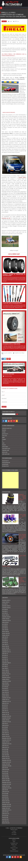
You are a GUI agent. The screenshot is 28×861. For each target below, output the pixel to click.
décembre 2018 (5, 677)
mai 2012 (4, 817)
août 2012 (4, 811)
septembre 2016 (5, 721)
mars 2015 (4, 754)
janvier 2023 (5, 633)
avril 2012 (4, 819)
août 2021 (4, 653)
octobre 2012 (5, 808)
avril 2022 (4, 642)
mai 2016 (4, 729)
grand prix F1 (5, 433)
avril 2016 (4, 730)
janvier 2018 (5, 696)
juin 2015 (4, 749)
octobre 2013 (5, 786)
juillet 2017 (4, 703)
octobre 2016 (5, 719)
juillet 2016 (4, 725)
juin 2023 (4, 624)
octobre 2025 (5, 602)
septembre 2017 (5, 701)
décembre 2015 (5, 738)
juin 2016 (4, 727)
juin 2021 (4, 655)
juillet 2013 (4, 791)
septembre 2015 (5, 743)
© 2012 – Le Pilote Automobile (14, 828)
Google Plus (11, 421)
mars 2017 (4, 710)
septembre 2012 (5, 810)
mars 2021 (4, 661)
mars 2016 (4, 732)
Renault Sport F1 (5, 460)
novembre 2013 (5, 784)
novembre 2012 (5, 806)
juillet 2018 (4, 685)
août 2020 (4, 664)
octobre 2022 (5, 635)
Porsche (4, 444)
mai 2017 (4, 707)
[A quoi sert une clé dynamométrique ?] (14, 293)
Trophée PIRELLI (22, 177)
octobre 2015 (5, 742)
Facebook (3, 421)
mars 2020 (4, 668)
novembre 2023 (5, 616)
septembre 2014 (5, 765)
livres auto (4, 435)
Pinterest (14, 421)
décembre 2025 (5, 600)
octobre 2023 (5, 618)
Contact (14, 831)
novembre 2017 (5, 697)
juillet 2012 (4, 813)
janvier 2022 (5, 648)
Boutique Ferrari (5, 466)
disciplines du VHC (6, 218)
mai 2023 (4, 626)
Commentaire (4, 402)
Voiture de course (14, 847)
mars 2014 (4, 776)
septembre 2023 (5, 620)
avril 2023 (4, 627)
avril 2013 (4, 797)
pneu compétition (8, 352)
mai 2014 (4, 773)
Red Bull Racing (5, 464)
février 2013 (4, 800)
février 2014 (4, 778)
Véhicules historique (14, 851)
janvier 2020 (5, 672)
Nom (3, 391)
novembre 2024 (5, 607)
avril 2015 (4, 753)
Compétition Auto (17, 352)
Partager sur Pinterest (10, 359)
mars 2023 (4, 629)
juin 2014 (4, 771)
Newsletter (14, 832)
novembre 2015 (5, 740)
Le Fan (14, 846)
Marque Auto (14, 844)
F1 (2, 441)
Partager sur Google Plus (7, 359)
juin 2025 (4, 604)
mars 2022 (4, 644)
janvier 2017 (5, 714)
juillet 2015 (4, 747)
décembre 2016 (5, 716)
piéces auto (4, 452)
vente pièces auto (6, 448)
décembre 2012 (5, 804)
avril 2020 (4, 666)
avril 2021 (4, 659)
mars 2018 (4, 692)
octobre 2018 (5, 679)
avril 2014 (4, 775)
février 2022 (4, 646)
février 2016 (4, 734)
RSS (17, 421)
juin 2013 (4, 793)
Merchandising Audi (6, 462)
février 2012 (4, 822)
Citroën (3, 432)
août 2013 (4, 789)
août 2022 (4, 637)
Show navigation (1, 8)
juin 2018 (4, 686)
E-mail (3, 395)
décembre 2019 (5, 673)
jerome (10, 21)
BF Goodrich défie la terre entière (11, 344)
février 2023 (4, 631)
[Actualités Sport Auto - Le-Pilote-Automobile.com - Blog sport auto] (11, 4)
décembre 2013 (5, 782)
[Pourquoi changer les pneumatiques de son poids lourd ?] (14, 265)
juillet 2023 (4, 622)
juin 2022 (4, 639)
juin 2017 (4, 705)
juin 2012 (4, 815)
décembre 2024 (5, 605)
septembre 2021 (5, 651)
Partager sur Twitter (5, 359)
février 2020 (4, 670)
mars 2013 (4, 799)
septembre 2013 (5, 788)
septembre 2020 (5, 662)
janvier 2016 (5, 736)
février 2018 (4, 694)
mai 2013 (4, 795)
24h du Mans (5, 446)
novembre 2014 (5, 762)
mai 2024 (4, 611)
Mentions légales (14, 829)
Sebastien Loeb (5, 450)
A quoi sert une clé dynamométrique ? (13, 303)
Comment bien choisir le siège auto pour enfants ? (22, 497)
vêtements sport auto (7, 428)
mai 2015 (4, 751)
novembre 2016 (5, 718)
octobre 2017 (5, 699)
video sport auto (5, 454)
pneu (4, 352)
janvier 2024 (5, 615)
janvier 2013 (5, 802)
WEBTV (14, 839)
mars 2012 (4, 821)
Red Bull (4, 430)
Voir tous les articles (8, 376)
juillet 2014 (4, 769)
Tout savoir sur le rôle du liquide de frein (22, 536)
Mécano (14, 849)
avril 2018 (4, 690)
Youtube (9, 421)
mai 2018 (4, 688)
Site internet (4, 398)
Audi (3, 443)
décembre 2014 (5, 760)
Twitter (6, 421)
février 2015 (4, 756)
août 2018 (4, 683)
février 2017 (4, 712)
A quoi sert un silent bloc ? (22, 516)
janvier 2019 (5, 675)
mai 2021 (4, 657)
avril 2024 (4, 613)
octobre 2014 (5, 764)
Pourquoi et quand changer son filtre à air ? (22, 580)
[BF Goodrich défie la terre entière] (14, 327)
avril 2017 (4, 708)
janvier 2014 (5, 780)
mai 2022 (4, 640)
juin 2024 (4, 609)
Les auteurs (14, 834)
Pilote (14, 841)
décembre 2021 (5, 650)
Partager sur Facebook (3, 359)
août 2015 (4, 745)
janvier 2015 (5, 758)
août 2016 (4, 723)
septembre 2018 (5, 681)
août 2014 (4, 767)
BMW (3, 437)
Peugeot (4, 439)
